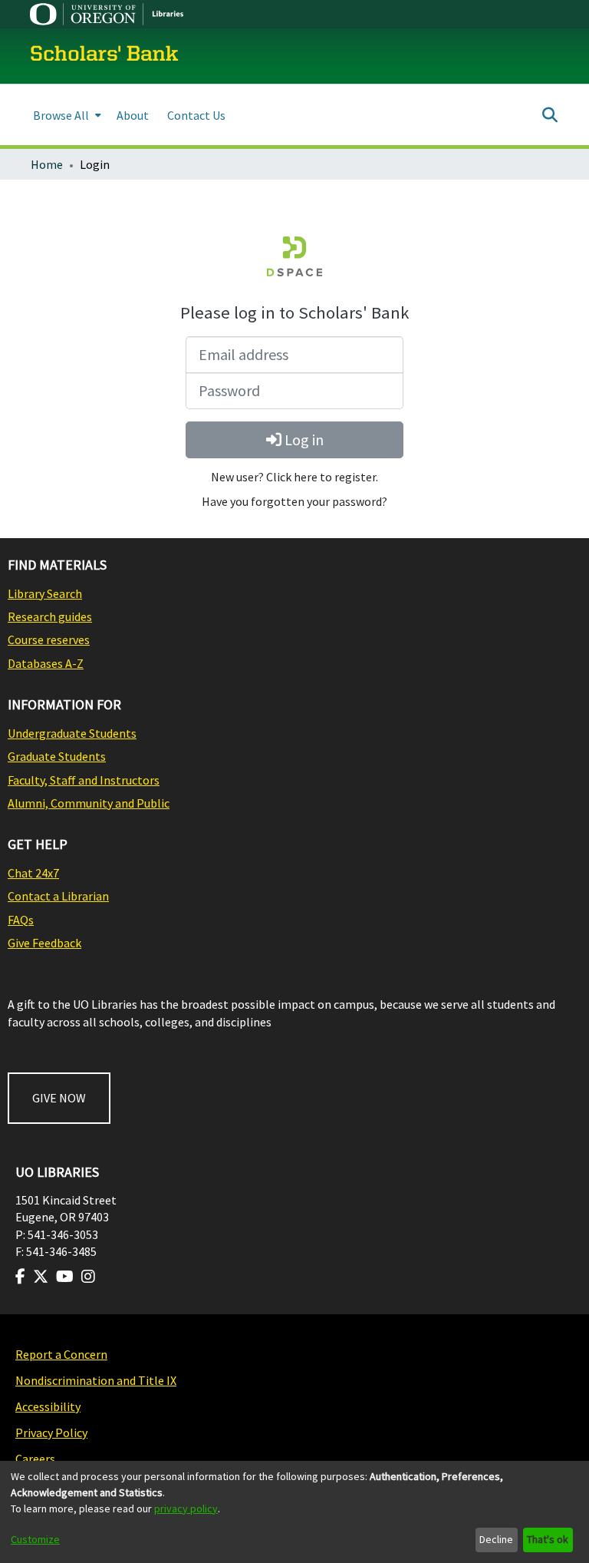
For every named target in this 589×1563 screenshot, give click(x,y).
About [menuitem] (133, 115)
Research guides (50, 616)
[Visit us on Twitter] (40, 1276)
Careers (35, 1458)
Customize (35, 1539)
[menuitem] (65, 115)
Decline (496, 1539)
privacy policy (186, 1508)
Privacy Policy (51, 1432)
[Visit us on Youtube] (65, 1276)
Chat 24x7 (33, 873)
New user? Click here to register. (294, 476)
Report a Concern (61, 1354)
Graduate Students (57, 756)
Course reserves (49, 639)
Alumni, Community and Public (88, 803)
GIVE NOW (59, 1097)
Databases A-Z (46, 663)
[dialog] (294, 1512)
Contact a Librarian (58, 896)
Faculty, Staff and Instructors (84, 780)
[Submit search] (549, 115)
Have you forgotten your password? (294, 501)
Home (47, 164)
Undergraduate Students (72, 733)
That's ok (547, 1539)
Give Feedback (44, 942)
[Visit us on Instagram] (88, 1276)
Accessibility (48, 1406)
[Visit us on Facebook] (20, 1276)
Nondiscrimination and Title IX (95, 1380)
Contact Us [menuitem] (196, 115)
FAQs (21, 919)
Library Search (45, 593)
